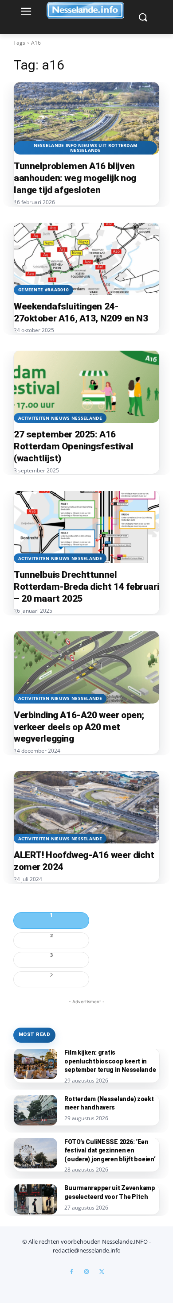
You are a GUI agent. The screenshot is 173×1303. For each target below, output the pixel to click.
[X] (101, 1272)
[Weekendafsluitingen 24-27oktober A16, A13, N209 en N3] (86, 258)
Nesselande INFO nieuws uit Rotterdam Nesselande (86, 147)
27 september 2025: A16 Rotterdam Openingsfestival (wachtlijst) (73, 446)
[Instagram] (86, 1272)
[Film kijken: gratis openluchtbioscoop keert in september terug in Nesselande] (35, 1063)
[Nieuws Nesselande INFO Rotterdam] (86, 10)
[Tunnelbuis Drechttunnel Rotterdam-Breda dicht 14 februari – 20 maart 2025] (86, 527)
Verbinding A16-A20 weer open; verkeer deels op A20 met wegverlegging (79, 727)
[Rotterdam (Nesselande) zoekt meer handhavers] (35, 1110)
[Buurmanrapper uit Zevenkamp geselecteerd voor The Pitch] (35, 1199)
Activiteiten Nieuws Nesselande (60, 418)
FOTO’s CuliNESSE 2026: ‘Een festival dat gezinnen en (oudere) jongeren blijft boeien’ (109, 1150)
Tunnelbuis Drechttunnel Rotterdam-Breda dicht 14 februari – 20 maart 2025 (86, 586)
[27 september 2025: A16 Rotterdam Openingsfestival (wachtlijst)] (86, 386)
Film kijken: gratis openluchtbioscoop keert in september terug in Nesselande (110, 1061)
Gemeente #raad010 (43, 289)
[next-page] (51, 979)
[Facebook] (71, 1272)
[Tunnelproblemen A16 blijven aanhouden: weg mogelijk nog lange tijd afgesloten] (86, 118)
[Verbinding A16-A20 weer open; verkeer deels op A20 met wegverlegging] (86, 667)
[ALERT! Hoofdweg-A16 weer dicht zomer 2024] (86, 807)
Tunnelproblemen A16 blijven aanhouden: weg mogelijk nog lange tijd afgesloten (75, 178)
